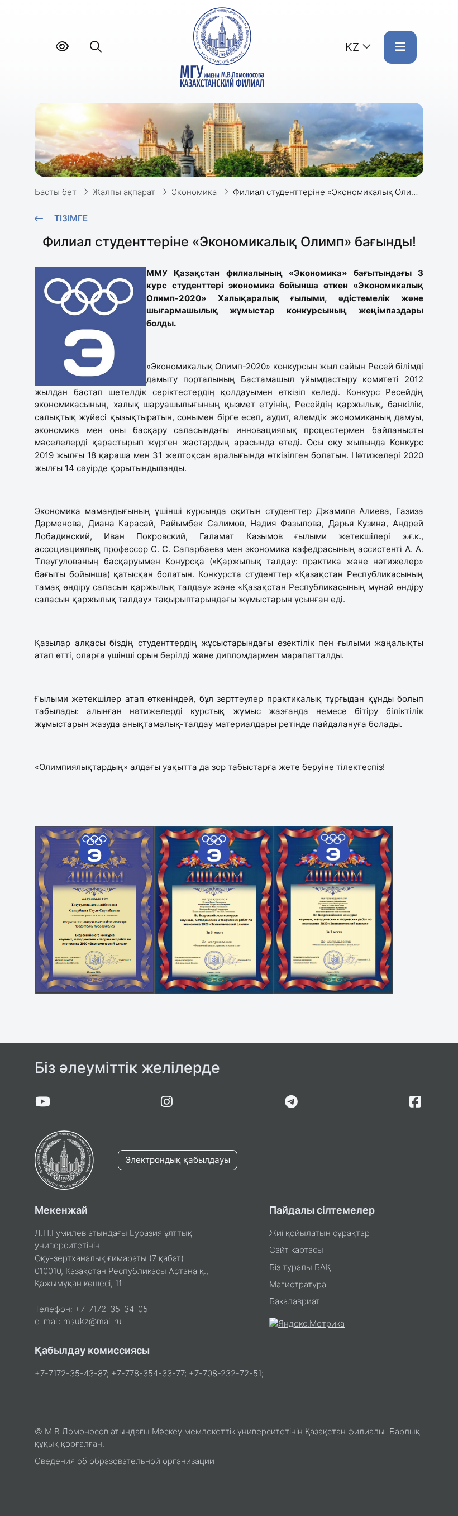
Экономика (194, 192)
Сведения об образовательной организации (124, 1461)
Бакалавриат (294, 1301)
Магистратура (297, 1284)
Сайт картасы (296, 1249)
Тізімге (71, 218)
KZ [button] (352, 47)
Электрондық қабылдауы (177, 1159)
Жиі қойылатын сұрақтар (319, 1233)
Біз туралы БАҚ (300, 1267)
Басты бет (56, 192)
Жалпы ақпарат (124, 192)
